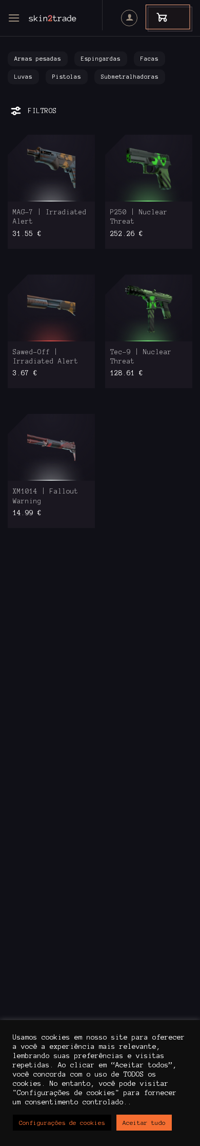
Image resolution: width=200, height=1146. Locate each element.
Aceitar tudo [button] (144, 1122)
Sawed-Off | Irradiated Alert (45, 357)
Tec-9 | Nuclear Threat (141, 357)
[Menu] (14, 17)
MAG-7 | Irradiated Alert (50, 217)
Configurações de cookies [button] (62, 1122)
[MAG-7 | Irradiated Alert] (51, 168)
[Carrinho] (157, 17)
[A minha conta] (129, 18)
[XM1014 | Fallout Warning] (51, 447)
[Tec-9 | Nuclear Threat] (148, 307)
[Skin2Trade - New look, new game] (70, 18)
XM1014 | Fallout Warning (45, 496)
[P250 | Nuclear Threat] (148, 168)
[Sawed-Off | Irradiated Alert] (51, 307)
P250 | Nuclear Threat (139, 217)
